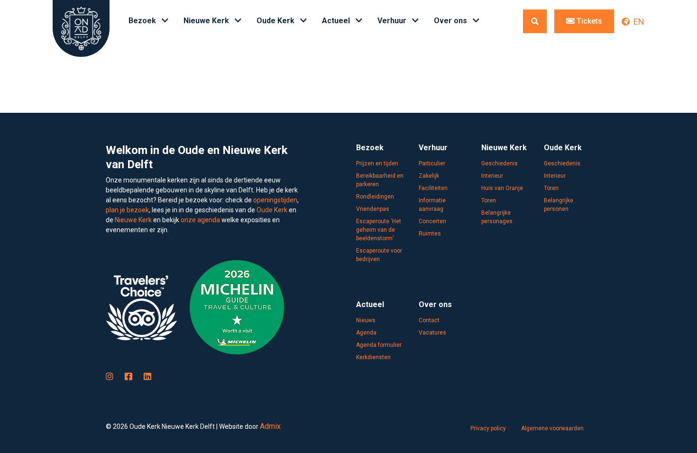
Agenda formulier (379, 345)
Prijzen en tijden (377, 163)
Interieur (492, 175)
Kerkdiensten (373, 357)
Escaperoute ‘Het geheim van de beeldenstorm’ (378, 230)
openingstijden (275, 200)
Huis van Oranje (502, 188)
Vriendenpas (372, 209)
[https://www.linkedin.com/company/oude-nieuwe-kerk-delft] (147, 376)
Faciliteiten (433, 188)
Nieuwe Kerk (133, 220)
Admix (270, 426)
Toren (488, 200)
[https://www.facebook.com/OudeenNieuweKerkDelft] (128, 376)
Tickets (588, 21)
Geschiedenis (499, 163)
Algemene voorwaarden (552, 428)
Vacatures (432, 332)
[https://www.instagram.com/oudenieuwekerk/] (109, 376)
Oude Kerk (272, 210)
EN (638, 22)
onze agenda (200, 220)
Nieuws (366, 320)
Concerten (432, 221)
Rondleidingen (375, 196)
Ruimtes (430, 233)
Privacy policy (488, 428)
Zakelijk (429, 175)
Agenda (366, 332)
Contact (429, 320)
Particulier (432, 163)
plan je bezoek (127, 210)
